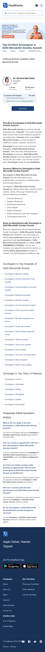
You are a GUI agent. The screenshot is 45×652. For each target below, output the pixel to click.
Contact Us (7, 611)
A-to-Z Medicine (9, 621)
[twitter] (35, 641)
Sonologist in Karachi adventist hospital (20, 305)
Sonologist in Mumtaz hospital (16, 300)
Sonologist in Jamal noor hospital (18, 345)
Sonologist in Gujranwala (14, 404)
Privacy (13, 647)
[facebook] (29, 641)
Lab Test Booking (29, 595)
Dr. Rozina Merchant (24, 78)
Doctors (13, 51)
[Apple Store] (30, 566)
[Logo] (5, 534)
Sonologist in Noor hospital (15, 350)
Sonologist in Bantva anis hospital (18, 365)
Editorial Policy (8, 605)
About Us (6, 589)
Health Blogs (8, 626)
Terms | (6, 647)
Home (4, 51)
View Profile (23, 108)
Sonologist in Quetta (13, 399)
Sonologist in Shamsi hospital (16, 339)
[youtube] (23, 641)
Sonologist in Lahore (13, 379)
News (5, 595)
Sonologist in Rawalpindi (14, 394)
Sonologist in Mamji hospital (16, 360)
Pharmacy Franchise (30, 584)
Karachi (22, 51)
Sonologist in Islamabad (14, 384)
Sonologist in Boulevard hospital (17, 295)
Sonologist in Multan (13, 389)
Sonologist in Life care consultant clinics (20, 355)
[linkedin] (41, 641)
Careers (6, 600)
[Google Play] (11, 566)
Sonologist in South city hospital (17, 326)
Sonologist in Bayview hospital (17, 274)
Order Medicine (28, 589)
